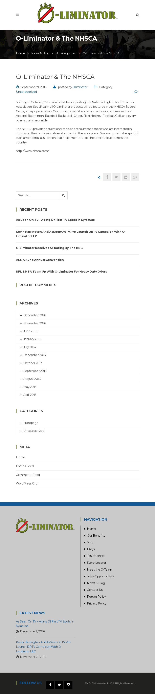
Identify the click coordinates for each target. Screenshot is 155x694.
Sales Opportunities (100, 576)
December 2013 (34, 355)
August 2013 (32, 379)
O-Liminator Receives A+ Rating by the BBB (49, 248)
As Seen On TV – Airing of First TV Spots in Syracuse (55, 220)
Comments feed (28, 475)
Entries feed (25, 466)
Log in (20, 457)
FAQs (91, 549)
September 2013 (35, 371)
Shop (90, 542)
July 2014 (29, 347)
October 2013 (32, 363)
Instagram (68, 685)
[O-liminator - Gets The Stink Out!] (78, 13)
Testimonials (95, 556)
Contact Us (95, 590)
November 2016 (34, 323)
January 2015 (32, 339)
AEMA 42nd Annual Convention (40, 260)
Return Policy (96, 596)
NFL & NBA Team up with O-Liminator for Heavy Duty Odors (61, 271)
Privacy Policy (96, 603)
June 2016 (30, 331)
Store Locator (96, 562)
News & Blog (40, 53)
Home (20, 53)
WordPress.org (27, 483)
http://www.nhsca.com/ (32, 151)
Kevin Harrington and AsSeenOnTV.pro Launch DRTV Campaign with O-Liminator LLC (71, 234)
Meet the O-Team (99, 569)
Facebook (50, 685)
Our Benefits (96, 535)
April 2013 (30, 395)
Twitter (59, 685)
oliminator (80, 87)
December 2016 (34, 315)
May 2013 (30, 387)
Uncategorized (66, 53)
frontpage (30, 423)
